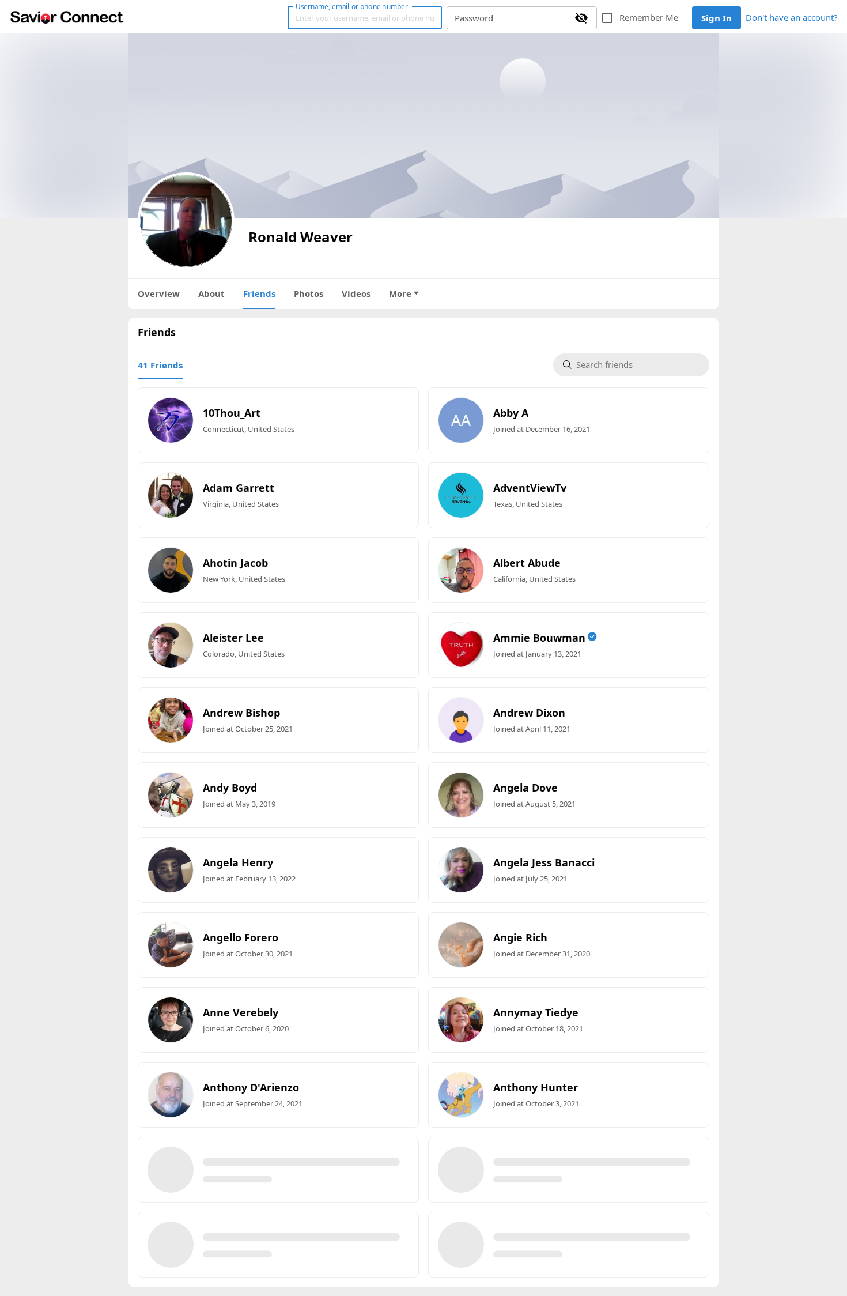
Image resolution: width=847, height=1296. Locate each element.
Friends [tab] (259, 293)
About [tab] (211, 293)
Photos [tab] (308, 293)
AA (461, 420)
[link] (66, 16)
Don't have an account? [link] (792, 17)
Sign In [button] (716, 18)
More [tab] (400, 293)
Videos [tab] (356, 293)
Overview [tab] (159, 293)
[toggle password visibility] (581, 18)
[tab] (160, 365)
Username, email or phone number (351, 6)
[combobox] (638, 365)
